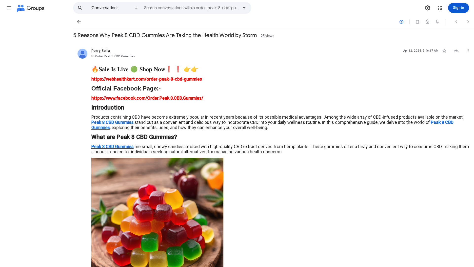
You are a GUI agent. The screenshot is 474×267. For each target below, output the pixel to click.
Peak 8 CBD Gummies (112, 122)
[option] (115, 8)
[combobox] (191, 8)
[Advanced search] (244, 8)
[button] (9, 8)
